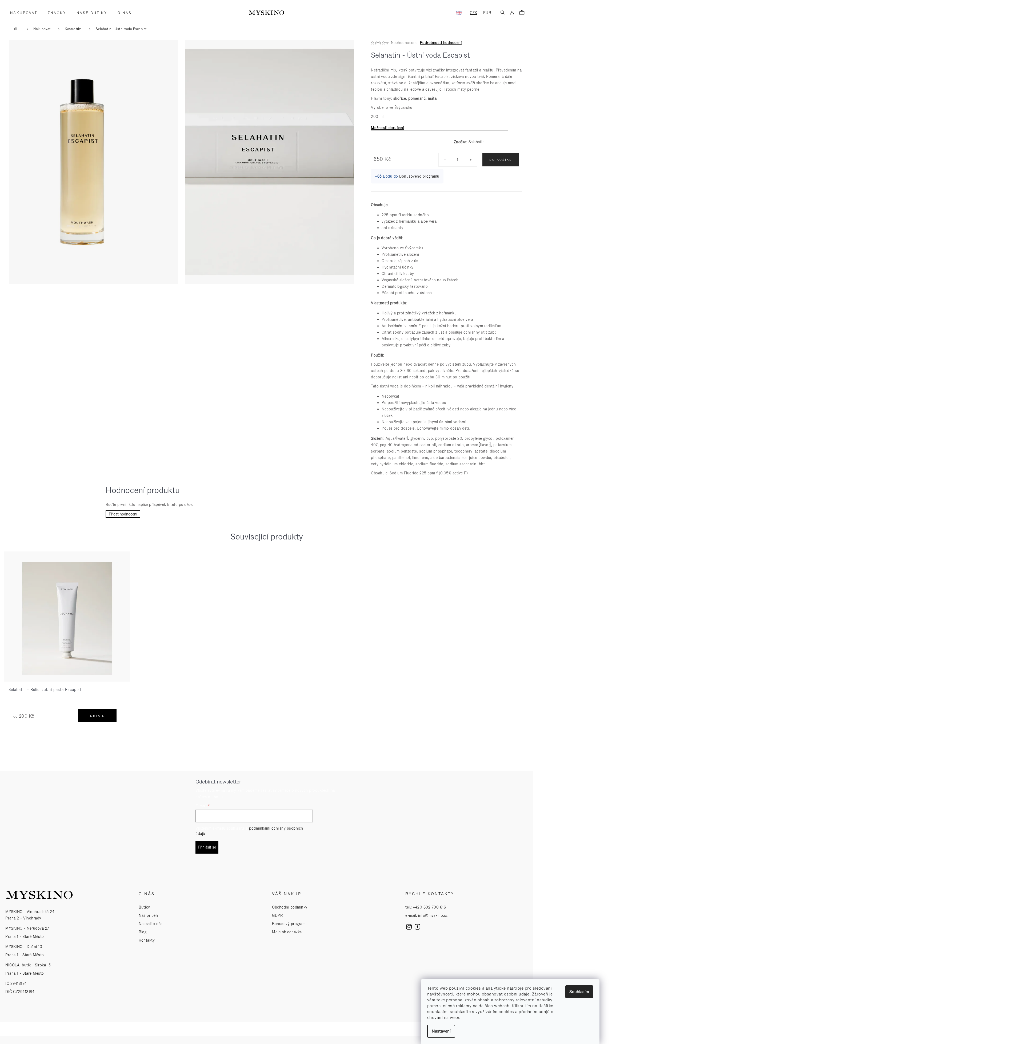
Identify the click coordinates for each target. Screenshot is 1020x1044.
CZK (473, 12)
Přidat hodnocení (123, 514)
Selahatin (477, 141)
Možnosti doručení (387, 127)
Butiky (144, 907)
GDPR (277, 915)
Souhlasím (579, 991)
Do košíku (500, 160)
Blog (142, 932)
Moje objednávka (287, 932)
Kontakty (147, 940)
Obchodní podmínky (289, 907)
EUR (487, 12)
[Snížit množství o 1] (444, 159)
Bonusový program (288, 923)
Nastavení (441, 1031)
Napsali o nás (151, 923)
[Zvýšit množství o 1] (470, 159)
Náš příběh (148, 915)
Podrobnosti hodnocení (441, 42)
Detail (97, 716)
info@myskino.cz (433, 915)
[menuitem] (22, 13)
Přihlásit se (207, 847)
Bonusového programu (419, 176)
